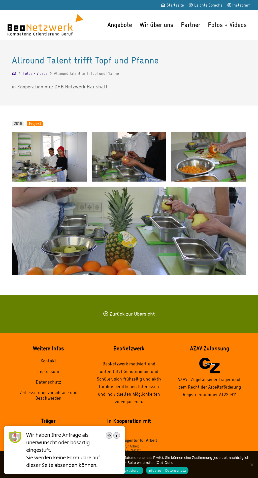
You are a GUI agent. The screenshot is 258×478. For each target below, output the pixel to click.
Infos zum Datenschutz (167, 470)
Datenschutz (48, 382)
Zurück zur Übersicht (132, 313)
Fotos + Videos (227, 24)
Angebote (119, 24)
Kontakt (48, 361)
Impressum (48, 371)
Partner (190, 24)
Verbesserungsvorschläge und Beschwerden (48, 395)
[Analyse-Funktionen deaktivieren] (251, 464)
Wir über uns (156, 24)
